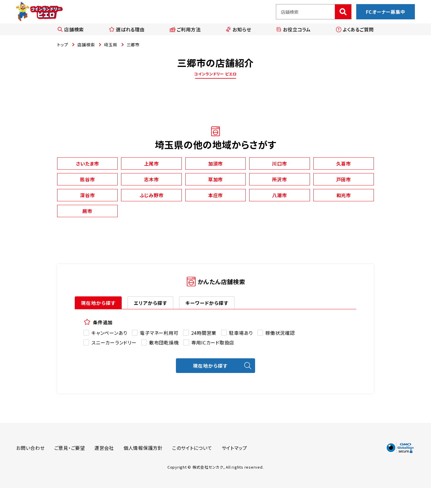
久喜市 (343, 163)
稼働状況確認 (280, 332)
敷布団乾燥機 (164, 342)
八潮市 (279, 195)
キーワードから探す (206, 302)
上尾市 (151, 163)
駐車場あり (241, 332)
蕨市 (87, 211)
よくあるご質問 (358, 29)
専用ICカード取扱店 (212, 342)
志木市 (151, 179)
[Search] (343, 11)
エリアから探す (150, 302)
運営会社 (104, 447)
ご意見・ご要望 (69, 447)
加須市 (215, 163)
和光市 (343, 195)
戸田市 (343, 179)
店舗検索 (74, 29)
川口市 (279, 163)
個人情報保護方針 (143, 447)
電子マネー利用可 (159, 332)
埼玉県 (110, 45)
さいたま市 (87, 163)
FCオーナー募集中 (385, 11)
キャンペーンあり (109, 332)
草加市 (215, 179)
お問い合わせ (30, 447)
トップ (62, 45)
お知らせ (242, 29)
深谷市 (87, 195)
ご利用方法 (189, 29)
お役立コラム (297, 29)
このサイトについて (192, 447)
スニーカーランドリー (114, 342)
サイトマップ (234, 447)
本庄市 (215, 195)
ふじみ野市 (152, 195)
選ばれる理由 (130, 29)
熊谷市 (87, 179)
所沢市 (279, 179)
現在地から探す (98, 302)
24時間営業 (203, 332)
